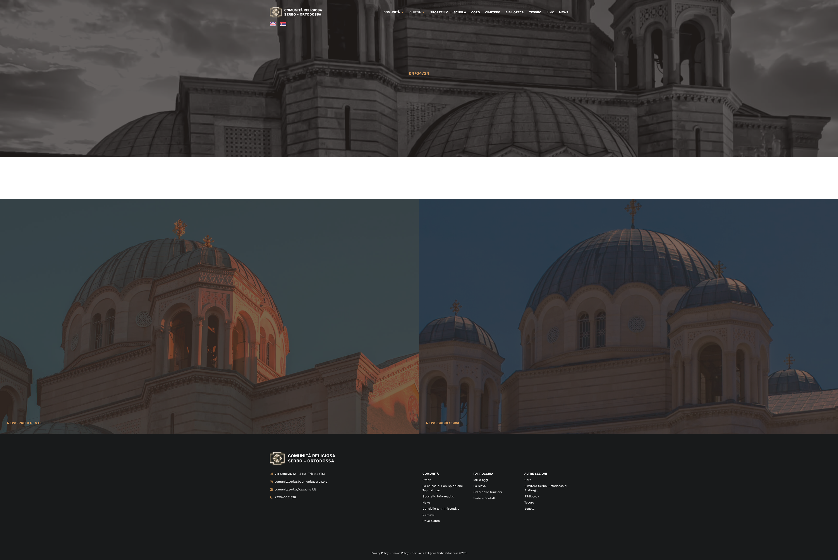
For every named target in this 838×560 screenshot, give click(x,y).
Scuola (460, 12)
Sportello (439, 12)
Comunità (391, 12)
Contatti (428, 515)
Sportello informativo (438, 496)
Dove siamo (431, 521)
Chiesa (415, 12)
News (563, 12)
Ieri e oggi (480, 480)
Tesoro (535, 12)
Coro (475, 12)
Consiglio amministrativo (440, 508)
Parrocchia (483, 474)
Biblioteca (514, 12)
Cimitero (492, 12)
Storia (426, 480)
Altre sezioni (535, 474)
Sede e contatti (484, 498)
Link (550, 12)
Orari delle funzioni (487, 492)
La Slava (479, 486)
